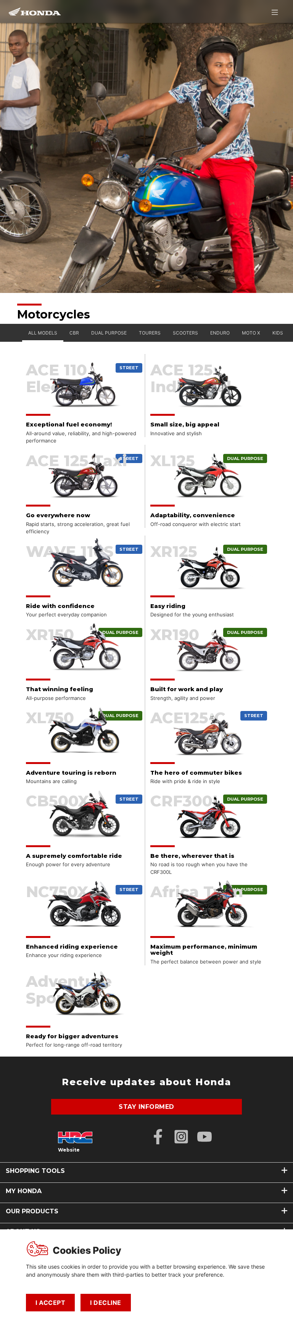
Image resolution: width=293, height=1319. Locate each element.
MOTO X (251, 333)
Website (69, 1150)
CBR (74, 333)
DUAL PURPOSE (109, 333)
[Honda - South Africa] (34, 11)
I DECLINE (105, 1302)
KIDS (277, 333)
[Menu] (275, 12)
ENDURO (220, 333)
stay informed (146, 1106)
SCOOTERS (185, 333)
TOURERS (150, 333)
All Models (42, 333)
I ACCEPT (50, 1302)
